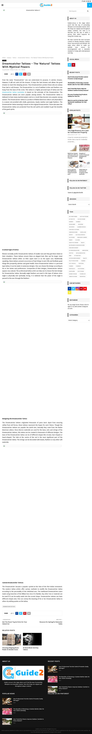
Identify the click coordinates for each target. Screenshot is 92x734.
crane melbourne (73, 232)
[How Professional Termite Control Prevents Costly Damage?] (53, 669)
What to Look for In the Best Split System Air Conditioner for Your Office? (78, 102)
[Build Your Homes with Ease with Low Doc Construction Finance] (73, 148)
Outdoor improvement (74, 258)
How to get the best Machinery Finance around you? (72, 172)
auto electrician (84, 216)
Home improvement (73, 247)
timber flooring (73, 276)
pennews (83, 260)
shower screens (73, 274)
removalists (72, 268)
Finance (71, 240)
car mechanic (72, 224)
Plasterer (81, 263)
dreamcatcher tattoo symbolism (13, 92)
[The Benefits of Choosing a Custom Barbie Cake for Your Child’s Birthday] (53, 679)
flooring (77, 240)
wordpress (82, 276)
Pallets (85, 258)
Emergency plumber (82, 237)
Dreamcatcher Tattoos (9, 606)
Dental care (83, 232)
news (70, 255)
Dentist (71, 234)
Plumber (71, 266)
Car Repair (80, 224)
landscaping (85, 250)
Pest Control (72, 263)
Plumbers (78, 266)
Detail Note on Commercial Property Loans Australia (83, 172)
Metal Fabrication (80, 253)
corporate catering (74, 229)
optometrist (77, 255)
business (78, 221)
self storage (81, 271)
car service (71, 227)
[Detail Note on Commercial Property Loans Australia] (84, 164)
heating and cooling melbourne (77, 245)
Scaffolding (72, 271)
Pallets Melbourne (73, 260)
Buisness (71, 221)
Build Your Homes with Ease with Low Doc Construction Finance (73, 156)
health (82, 242)
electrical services (80, 234)
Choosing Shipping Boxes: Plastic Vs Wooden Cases (10, 648)
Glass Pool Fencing (73, 242)
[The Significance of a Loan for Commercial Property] (79, 121)
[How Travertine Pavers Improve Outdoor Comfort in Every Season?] (53, 689)
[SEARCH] (88, 11)
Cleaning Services (81, 227)
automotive (72, 219)
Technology (83, 274)
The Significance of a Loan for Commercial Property (78, 131)
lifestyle (71, 253)
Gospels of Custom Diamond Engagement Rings (84, 156)
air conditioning (73, 216)
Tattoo (4, 60)
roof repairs (81, 268)
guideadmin (7, 69)
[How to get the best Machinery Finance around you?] (73, 164)
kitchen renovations (74, 250)
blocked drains (81, 219)
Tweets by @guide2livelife (75, 192)
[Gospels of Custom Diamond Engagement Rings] (84, 148)
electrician (71, 237)
